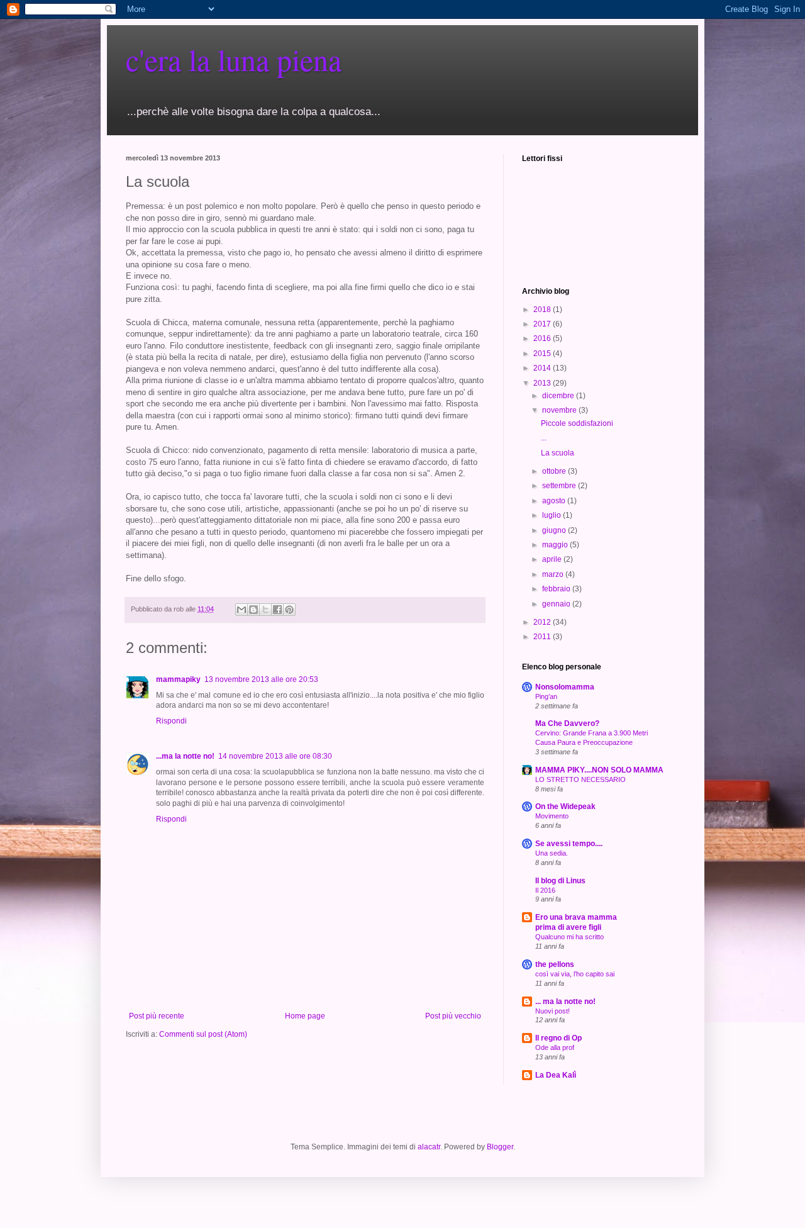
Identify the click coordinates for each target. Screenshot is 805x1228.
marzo (553, 574)
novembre (560, 410)
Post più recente (156, 1016)
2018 (543, 309)
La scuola (557, 453)
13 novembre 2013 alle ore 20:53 (261, 679)
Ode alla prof (554, 1047)
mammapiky (178, 679)
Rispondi (171, 721)
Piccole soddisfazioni (577, 423)
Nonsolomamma (564, 687)
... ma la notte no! (565, 1001)
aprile (553, 559)
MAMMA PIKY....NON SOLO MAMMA (599, 770)
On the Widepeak (565, 806)
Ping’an (546, 696)
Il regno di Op (558, 1038)
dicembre (559, 395)
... (544, 437)
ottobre (555, 471)
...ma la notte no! (185, 756)
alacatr (429, 1146)
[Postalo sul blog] (253, 609)
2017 (543, 324)
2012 (543, 622)
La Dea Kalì (555, 1075)
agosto (554, 500)
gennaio (557, 604)
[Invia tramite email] (241, 609)
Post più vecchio (453, 1016)
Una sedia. (551, 853)
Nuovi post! (552, 1011)
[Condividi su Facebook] (277, 609)
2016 (543, 338)
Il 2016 (545, 890)
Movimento (552, 816)
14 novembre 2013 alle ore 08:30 (275, 756)
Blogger (500, 1146)
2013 (543, 383)
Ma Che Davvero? (567, 723)
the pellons (554, 964)
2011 (543, 636)
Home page (305, 1016)
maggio (556, 544)
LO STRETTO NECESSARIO (580, 779)
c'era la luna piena (233, 59)
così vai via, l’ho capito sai (574, 974)
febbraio (557, 588)
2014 (543, 368)
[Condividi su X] (265, 609)
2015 (543, 353)
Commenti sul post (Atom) (203, 1034)
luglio (552, 515)
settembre (560, 485)
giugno (555, 530)
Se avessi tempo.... (568, 843)
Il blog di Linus (560, 880)
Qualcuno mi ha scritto (569, 937)
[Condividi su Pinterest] (289, 609)
